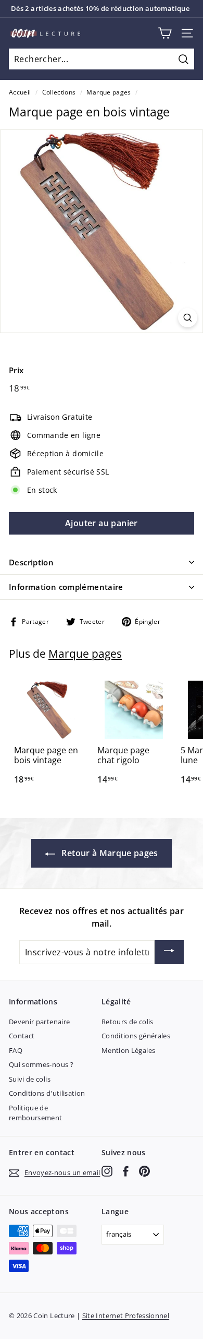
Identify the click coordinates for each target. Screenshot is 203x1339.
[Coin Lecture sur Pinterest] (144, 1171)
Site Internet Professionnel (125, 1315)
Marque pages (108, 92)
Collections (59, 92)
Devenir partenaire (39, 1021)
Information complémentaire (66, 587)
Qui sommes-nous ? (41, 1064)
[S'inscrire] (169, 952)
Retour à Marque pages (108, 853)
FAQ (15, 1050)
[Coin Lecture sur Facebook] (125, 1171)
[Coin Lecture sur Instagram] (107, 1171)
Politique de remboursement (35, 1113)
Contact (21, 1035)
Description (31, 562)
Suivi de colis (29, 1079)
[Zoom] (187, 317)
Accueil (20, 92)
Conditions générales (136, 1035)
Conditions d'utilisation (47, 1093)
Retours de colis (128, 1021)
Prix (16, 370)
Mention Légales (128, 1050)
